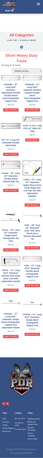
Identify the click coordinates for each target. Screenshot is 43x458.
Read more (32, 140)
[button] (38, 4)
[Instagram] (7, 403)
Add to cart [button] (11, 110)
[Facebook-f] (3, 403)
